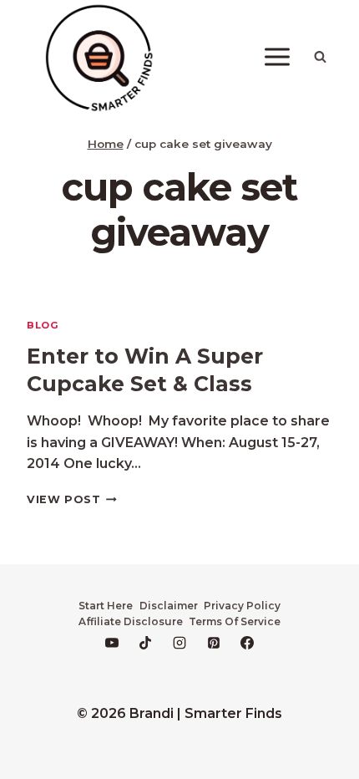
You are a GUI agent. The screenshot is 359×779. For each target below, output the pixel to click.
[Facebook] (247, 642)
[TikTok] (145, 642)
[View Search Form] (319, 56)
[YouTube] (112, 642)
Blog (42, 325)
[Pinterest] (213, 642)
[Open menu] (277, 57)
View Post (72, 499)
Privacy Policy (242, 605)
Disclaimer (168, 605)
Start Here (105, 605)
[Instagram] (179, 642)
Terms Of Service (235, 621)
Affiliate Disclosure (130, 621)
